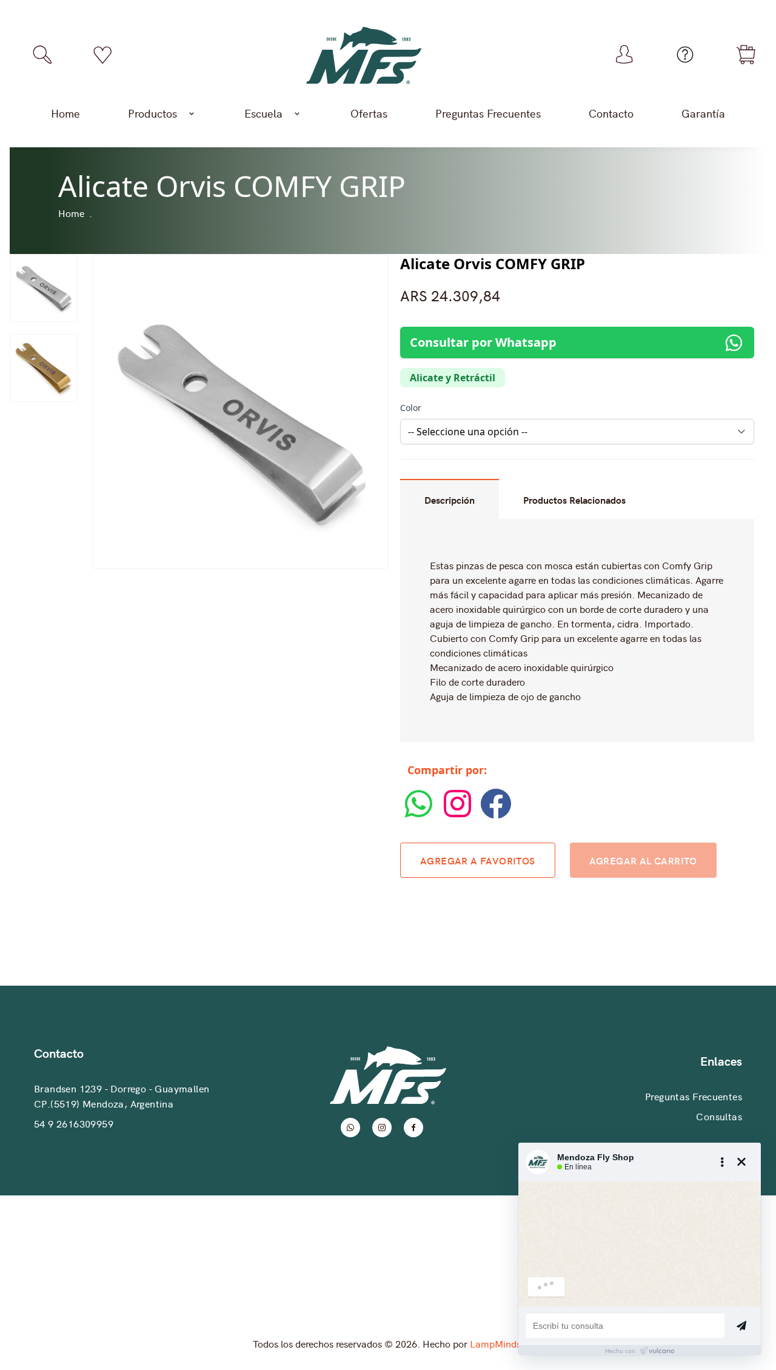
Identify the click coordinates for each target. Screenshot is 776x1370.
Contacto (611, 113)
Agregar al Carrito (643, 860)
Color (410, 407)
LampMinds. (497, 1343)
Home (65, 113)
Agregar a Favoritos (477, 860)
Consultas (719, 1116)
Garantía (703, 113)
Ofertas (368, 113)
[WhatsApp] (419, 816)
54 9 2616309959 (73, 1123)
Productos (152, 113)
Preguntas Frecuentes (488, 113)
